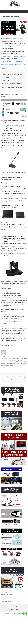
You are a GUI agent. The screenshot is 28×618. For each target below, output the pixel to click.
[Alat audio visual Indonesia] (14, 6)
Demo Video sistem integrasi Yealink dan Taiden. (11, 61)
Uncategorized (8, 345)
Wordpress (20, 613)
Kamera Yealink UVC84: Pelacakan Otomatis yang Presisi (13, 84)
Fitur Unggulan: (6, 77)
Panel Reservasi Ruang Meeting (7, 594)
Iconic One (7, 613)
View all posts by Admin (6, 366)
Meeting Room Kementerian (6, 599)
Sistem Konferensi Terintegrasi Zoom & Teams (13, 73)
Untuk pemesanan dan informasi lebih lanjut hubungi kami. (14, 64)
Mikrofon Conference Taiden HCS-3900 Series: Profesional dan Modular (12, 75)
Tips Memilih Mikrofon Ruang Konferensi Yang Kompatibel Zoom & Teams (7, 379)
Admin (4, 19)
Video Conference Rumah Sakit (7, 601)
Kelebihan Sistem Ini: (9, 81)
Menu (14, 11)
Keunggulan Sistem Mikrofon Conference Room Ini (13, 87)
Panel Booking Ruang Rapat (6, 592)
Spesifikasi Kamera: (9, 86)
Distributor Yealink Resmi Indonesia (8, 596)
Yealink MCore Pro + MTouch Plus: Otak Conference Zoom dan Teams (13, 79)
